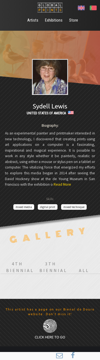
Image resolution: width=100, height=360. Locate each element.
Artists (32, 20)
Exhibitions (53, 20)
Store (73, 20)
